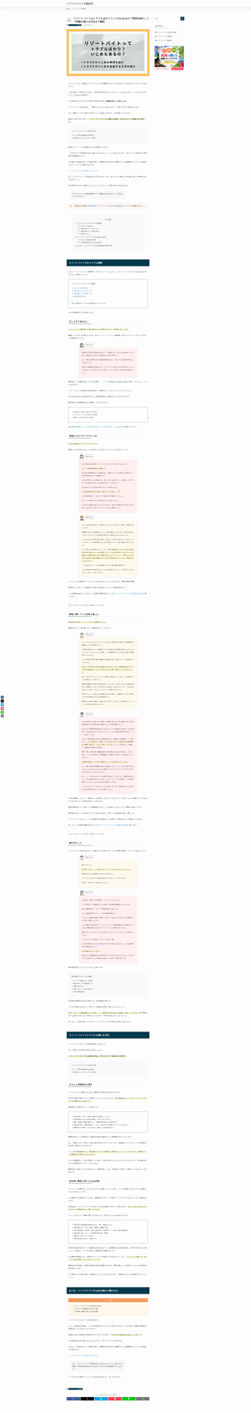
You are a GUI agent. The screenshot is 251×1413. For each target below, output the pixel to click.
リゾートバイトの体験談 (75, 25)
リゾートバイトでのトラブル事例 (89, 223)
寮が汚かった (85, 234)
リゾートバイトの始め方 (80, 3)
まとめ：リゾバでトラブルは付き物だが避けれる (95, 245)
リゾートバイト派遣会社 (164, 40)
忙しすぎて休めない (87, 226)
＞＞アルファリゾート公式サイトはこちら (83, 171)
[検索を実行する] (182, 18)
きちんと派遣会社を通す (88, 240)
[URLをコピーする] (142, 1398)
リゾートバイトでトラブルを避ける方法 (92, 237)
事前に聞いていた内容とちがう (83, 293)
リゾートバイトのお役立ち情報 (166, 32)
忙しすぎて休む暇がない (81, 288)
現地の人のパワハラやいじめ (90, 228)
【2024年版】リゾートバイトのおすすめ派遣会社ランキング (108, 206)
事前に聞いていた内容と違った (90, 231)
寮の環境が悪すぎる (80, 296)
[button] (73, 1398)
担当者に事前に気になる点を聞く (91, 242)
